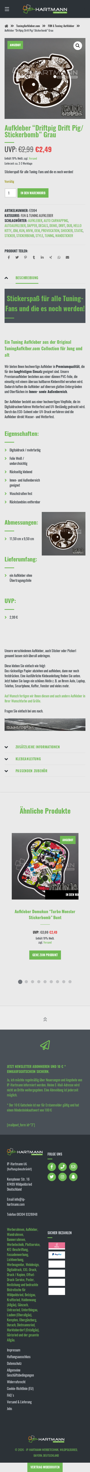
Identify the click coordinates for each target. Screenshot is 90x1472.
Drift (62, 225)
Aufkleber (35, 220)
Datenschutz (14, 1363)
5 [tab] (45, 981)
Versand (33, 158)
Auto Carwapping (56, 220)
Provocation (50, 230)
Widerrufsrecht (16, 1381)
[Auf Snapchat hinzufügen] (73, 1177)
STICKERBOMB (25, 235)
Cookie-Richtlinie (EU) (20, 1388)
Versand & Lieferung (19, 1401)
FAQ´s (10, 1395)
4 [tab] (39, 981)
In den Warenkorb (33, 193)
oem (37, 230)
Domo (53, 225)
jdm (15, 230)
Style (39, 235)
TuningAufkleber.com (28, 26)
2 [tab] (26, 981)
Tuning (49, 235)
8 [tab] (64, 981)
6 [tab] (51, 981)
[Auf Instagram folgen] (62, 1177)
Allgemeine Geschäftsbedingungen (20, 1372)
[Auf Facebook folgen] (52, 1167)
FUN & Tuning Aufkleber (61, 26)
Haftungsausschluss (18, 1356)
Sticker (10, 235)
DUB (69, 225)
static (78, 230)
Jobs (9, 1408)
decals (43, 225)
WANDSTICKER (64, 235)
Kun (21, 230)
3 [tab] (33, 981)
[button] (77, 45)
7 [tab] (57, 981)
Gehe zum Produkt (45, 955)
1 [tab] (20, 981)
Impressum (13, 1349)
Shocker (67, 230)
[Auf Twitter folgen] (52, 1177)
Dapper (32, 225)
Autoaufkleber (15, 225)
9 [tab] (70, 981)
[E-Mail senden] (73, 1167)
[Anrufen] (62, 1167)
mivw (29, 230)
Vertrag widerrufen (45, 1467)
